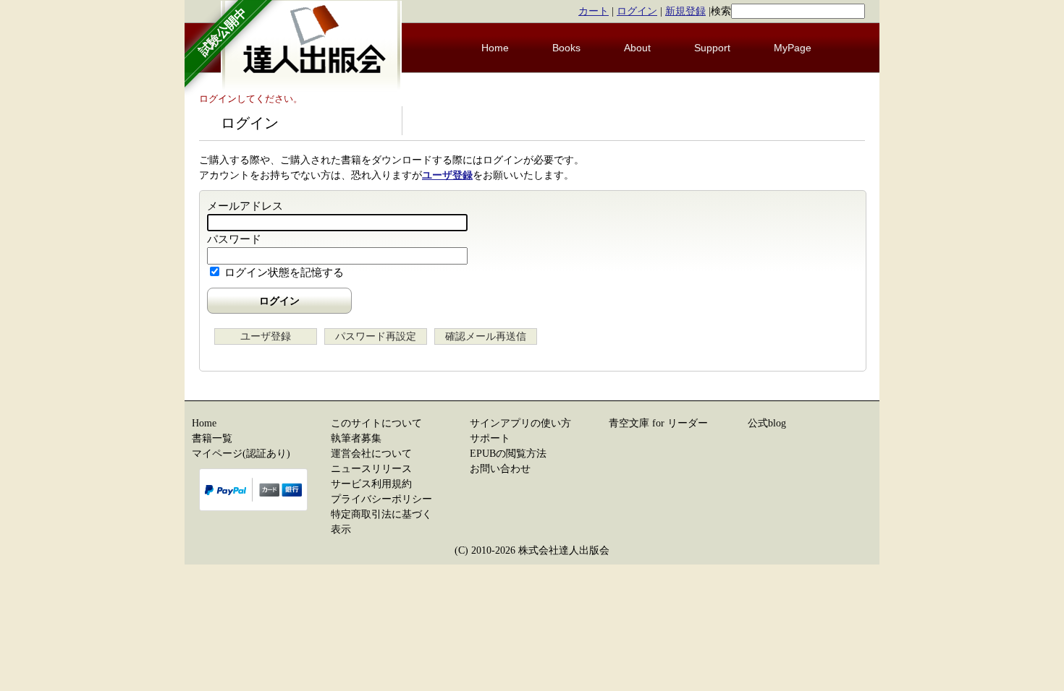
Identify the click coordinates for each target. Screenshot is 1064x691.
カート (593, 11)
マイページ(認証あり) (241, 453)
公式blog (767, 423)
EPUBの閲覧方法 (508, 453)
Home (495, 47)
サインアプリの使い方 (520, 423)
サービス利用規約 (371, 483)
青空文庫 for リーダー (658, 423)
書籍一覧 (212, 438)
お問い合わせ (500, 468)
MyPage (792, 47)
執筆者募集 (356, 438)
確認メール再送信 (485, 336)
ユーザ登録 (447, 175)
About (637, 47)
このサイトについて (376, 423)
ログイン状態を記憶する (284, 272)
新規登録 (685, 11)
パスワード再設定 (375, 336)
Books (566, 47)
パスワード (234, 239)
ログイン (637, 11)
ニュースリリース (371, 468)
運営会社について (371, 453)
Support (712, 47)
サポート (490, 438)
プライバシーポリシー (381, 499)
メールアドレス (245, 206)
